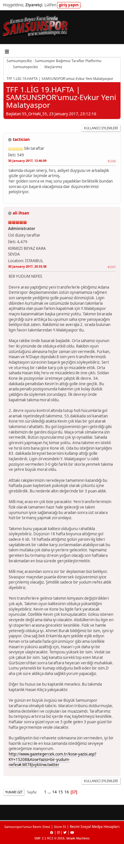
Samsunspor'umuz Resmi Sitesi (27, 826)
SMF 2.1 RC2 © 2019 (49, 838)
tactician (21, 139)
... (50, 792)
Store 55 (60, 826)
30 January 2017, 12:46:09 (27, 160)
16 (66, 792)
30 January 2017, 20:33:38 (27, 266)
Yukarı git (13, 792)
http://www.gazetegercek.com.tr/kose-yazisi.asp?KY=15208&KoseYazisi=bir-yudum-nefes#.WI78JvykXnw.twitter (52, 759)
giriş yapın (69, 4)
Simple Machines (78, 838)
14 (54, 792)
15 (60, 792)
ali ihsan (21, 213)
